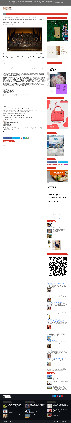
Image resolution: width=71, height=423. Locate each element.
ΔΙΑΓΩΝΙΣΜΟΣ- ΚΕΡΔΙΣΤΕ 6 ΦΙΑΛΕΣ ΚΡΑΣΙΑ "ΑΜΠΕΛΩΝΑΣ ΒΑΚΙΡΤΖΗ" (55, 284)
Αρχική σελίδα (5, 17)
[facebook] (52, 162)
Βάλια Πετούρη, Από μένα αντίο (53, 367)
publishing (58, 218)
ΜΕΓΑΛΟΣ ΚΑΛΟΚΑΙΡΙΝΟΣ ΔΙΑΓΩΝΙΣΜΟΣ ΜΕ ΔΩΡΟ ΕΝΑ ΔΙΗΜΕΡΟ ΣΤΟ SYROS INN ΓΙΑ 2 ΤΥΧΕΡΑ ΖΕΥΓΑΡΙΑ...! (60, 225)
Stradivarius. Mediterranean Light (14, 414)
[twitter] (63, 162)
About (58, 421)
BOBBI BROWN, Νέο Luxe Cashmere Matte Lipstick (56, 358)
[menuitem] (4, 14)
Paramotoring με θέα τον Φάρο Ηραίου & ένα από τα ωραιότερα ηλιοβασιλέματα (37, 415)
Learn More (57, 2)
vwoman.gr (7, 131)
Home (55, 421)
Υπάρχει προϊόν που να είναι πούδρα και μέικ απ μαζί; (57, 310)
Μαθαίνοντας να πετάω (51, 340)
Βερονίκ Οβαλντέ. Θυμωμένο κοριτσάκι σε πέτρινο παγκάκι (15, 411)
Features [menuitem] (8, 13)
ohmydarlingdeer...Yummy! (58, 234)
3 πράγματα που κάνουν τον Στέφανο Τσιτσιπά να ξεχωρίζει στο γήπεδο (37, 411)
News (9, 17)
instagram (66, 421)
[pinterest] (52, 164)
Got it (62, 2)
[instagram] (63, 164)
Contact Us (62, 421)
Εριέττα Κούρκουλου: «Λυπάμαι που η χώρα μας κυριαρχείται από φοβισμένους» (60, 230)
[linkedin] (60, 396)
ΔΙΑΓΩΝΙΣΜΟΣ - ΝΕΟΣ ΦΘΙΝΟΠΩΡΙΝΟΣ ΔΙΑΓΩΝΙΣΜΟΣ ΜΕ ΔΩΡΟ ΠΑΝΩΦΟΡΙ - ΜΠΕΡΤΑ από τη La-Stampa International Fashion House (57, 320)
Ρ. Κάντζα (5, 24)
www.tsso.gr (5, 121)
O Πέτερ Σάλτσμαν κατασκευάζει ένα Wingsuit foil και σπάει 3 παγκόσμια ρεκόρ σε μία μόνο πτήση (37, 405)
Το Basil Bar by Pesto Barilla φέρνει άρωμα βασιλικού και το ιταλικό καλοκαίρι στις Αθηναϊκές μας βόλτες (15, 405)
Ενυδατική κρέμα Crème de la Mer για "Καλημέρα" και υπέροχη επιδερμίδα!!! (60, 405)
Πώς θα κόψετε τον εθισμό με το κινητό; (60, 381)
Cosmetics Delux (11, 421)
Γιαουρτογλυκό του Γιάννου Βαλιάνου (54, 302)
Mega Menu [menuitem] (15, 13)
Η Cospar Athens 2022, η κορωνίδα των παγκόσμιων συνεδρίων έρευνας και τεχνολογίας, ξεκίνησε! (60, 377)
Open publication (50, 218)
